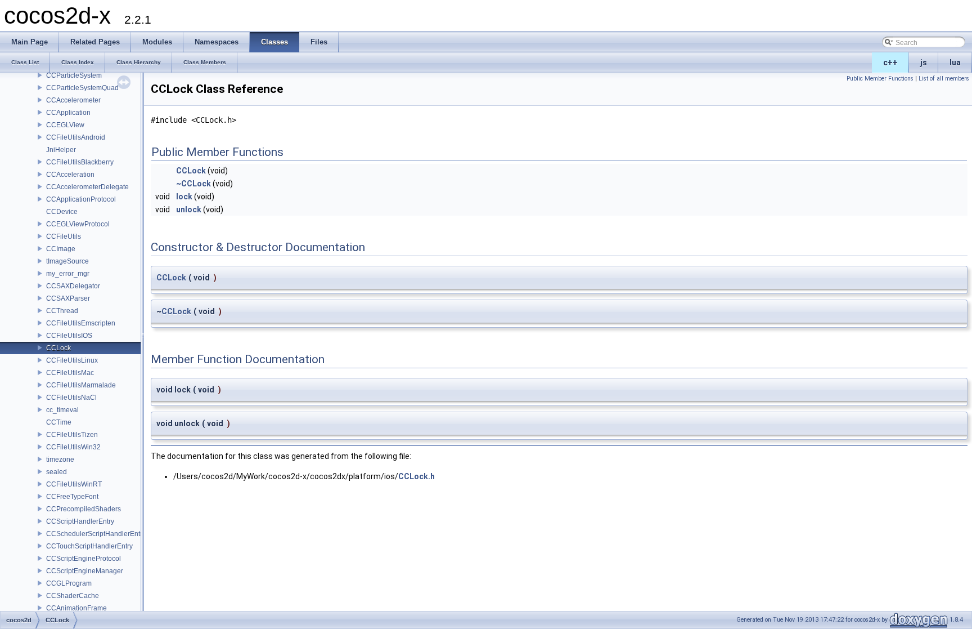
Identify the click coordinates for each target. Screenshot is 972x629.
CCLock (58, 348)
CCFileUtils (63, 236)
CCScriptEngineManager (84, 571)
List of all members (944, 78)
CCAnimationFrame (76, 608)
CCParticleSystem (74, 75)
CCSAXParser (68, 298)
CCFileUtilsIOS (69, 336)
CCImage (60, 249)
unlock (188, 209)
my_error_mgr (67, 274)
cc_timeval (62, 410)
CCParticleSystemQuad (82, 88)
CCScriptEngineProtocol (83, 559)
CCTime (58, 422)
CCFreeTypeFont (72, 497)
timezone (60, 459)
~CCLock (193, 183)
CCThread (62, 311)
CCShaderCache (72, 596)
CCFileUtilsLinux (72, 360)
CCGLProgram (69, 583)
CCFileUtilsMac (70, 373)
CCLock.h (416, 476)
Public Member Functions (880, 78)
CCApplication (68, 113)
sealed (56, 472)
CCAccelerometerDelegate (87, 187)
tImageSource (67, 261)
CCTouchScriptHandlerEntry (89, 546)
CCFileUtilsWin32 (73, 447)
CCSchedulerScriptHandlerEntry (96, 534)
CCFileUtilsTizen (72, 435)
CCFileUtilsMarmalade (81, 385)
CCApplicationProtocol (81, 199)
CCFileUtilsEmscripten (80, 323)
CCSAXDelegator (73, 286)
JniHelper (61, 150)
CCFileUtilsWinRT (74, 484)
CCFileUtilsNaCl (71, 398)
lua (955, 62)
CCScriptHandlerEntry (80, 521)
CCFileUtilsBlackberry (80, 162)
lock (184, 196)
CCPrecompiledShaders (83, 509)
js (923, 62)
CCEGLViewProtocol (78, 224)
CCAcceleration (70, 175)
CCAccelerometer (73, 100)
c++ (890, 62)
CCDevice (62, 212)
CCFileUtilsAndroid (75, 137)
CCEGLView (65, 125)
